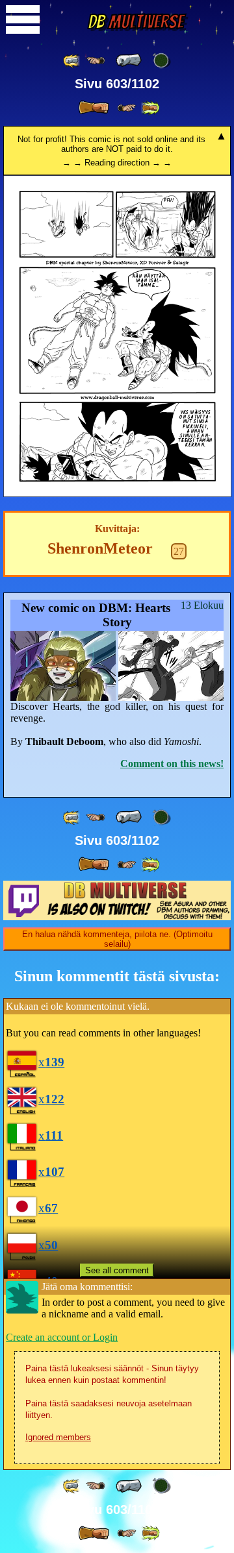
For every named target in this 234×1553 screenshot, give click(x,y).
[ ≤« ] (95, 61)
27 (179, 551)
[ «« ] (72, 61)
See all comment (117, 1270)
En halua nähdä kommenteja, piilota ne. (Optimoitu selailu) (117, 939)
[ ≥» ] (126, 108)
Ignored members (58, 1437)
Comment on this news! (172, 763)
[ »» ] (150, 108)
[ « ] (128, 60)
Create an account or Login (62, 1337)
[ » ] (93, 108)
